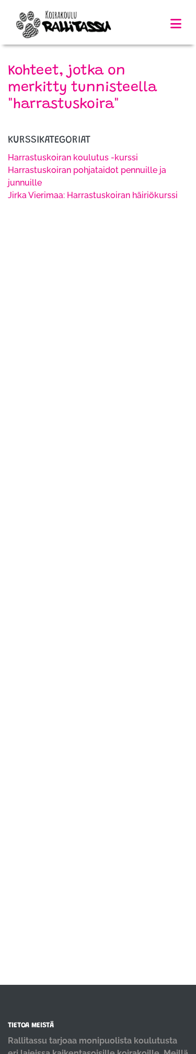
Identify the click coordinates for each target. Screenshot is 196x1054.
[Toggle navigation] (176, 23)
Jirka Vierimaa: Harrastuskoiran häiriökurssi (93, 195)
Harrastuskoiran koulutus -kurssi (73, 157)
